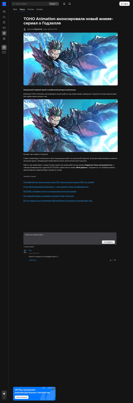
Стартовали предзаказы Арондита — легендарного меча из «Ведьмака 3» (56, 187)
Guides (39, 9)
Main (15, 9)
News (22, 9)
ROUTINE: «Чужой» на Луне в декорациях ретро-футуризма (49, 191)
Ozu (30, 250)
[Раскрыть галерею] (70, 125)
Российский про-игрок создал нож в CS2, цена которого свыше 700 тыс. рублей (58, 182)
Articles (30, 9)
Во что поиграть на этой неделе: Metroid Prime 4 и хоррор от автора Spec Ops (57, 200)
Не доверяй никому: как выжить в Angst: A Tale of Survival (48, 196)
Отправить (108, 242)
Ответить (32, 260)
